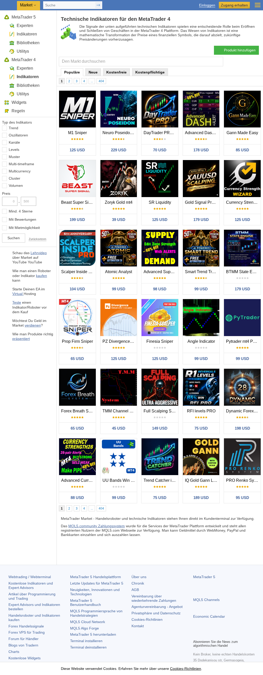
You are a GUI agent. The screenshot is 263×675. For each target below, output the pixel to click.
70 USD (159, 150)
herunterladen (93, 634)
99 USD (118, 289)
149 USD (159, 428)
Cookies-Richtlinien (147, 619)
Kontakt (138, 626)
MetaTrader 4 (24, 60)
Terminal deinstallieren (88, 647)
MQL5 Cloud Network (87, 622)
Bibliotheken (28, 43)
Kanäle (14, 142)
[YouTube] (221, 635)
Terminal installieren (86, 641)
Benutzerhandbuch (85, 602)
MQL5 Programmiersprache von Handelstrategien (96, 613)
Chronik (138, 583)
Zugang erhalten (234, 5)
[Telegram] (204, 635)
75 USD (201, 428)
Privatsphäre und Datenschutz (156, 613)
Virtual (18, 294)
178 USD (201, 150)
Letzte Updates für (96, 583)
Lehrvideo (39, 253)
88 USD (77, 497)
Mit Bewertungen (22, 219)
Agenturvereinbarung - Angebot (157, 607)
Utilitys (23, 51)
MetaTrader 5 (24, 17)
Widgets (19, 102)
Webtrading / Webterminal (29, 577)
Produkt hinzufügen (240, 50)
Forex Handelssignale (26, 626)
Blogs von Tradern (23, 645)
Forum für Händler (23, 639)
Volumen (16, 185)
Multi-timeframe (21, 164)
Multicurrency (20, 171)
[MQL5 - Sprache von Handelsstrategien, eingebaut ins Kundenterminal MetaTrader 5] (9, 5)
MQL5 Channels (206, 600)
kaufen (41, 276)
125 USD (77, 150)
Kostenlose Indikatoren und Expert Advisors (30, 585)
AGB (135, 590)
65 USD (77, 358)
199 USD (77, 219)
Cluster (14, 178)
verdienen (33, 325)
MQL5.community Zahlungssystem (96, 526)
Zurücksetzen (37, 239)
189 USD (201, 497)
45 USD (118, 428)
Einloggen (207, 5)
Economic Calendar (209, 616)
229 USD (118, 150)
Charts (13, 652)
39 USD (118, 219)
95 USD (242, 497)
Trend (13, 128)
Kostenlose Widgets (24, 658)
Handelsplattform (95, 577)
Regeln (18, 111)
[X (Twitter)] (213, 635)
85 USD (242, 150)
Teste (16, 302)
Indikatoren (27, 34)
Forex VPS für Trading (26, 632)
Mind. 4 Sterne (21, 211)
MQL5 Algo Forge (84, 628)
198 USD (242, 428)
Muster (14, 157)
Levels (14, 149)
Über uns (139, 577)
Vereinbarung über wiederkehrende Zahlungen (154, 598)
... (92, 81)
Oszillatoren (18, 135)
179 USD (201, 219)
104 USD (77, 289)
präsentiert (21, 339)
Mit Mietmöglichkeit (24, 228)
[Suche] (218, 61)
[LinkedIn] (229, 635)
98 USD (159, 289)
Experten (25, 25)
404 (101, 81)
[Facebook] (196, 635)
